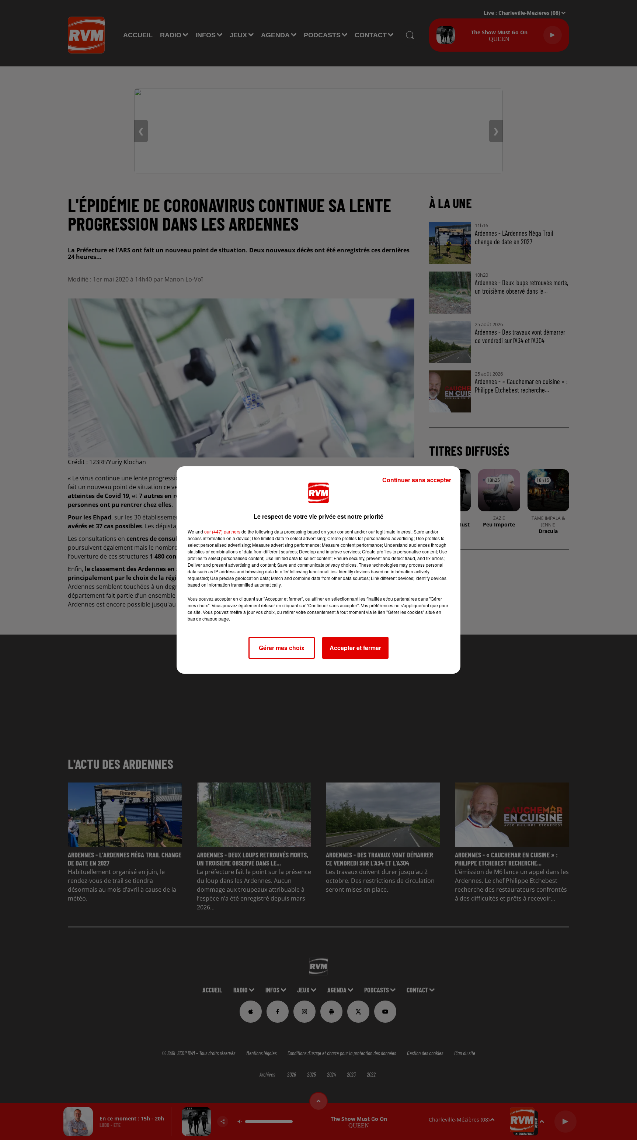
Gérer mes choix (281, 647)
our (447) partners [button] (222, 531)
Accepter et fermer (355, 647)
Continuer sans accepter (416, 480)
